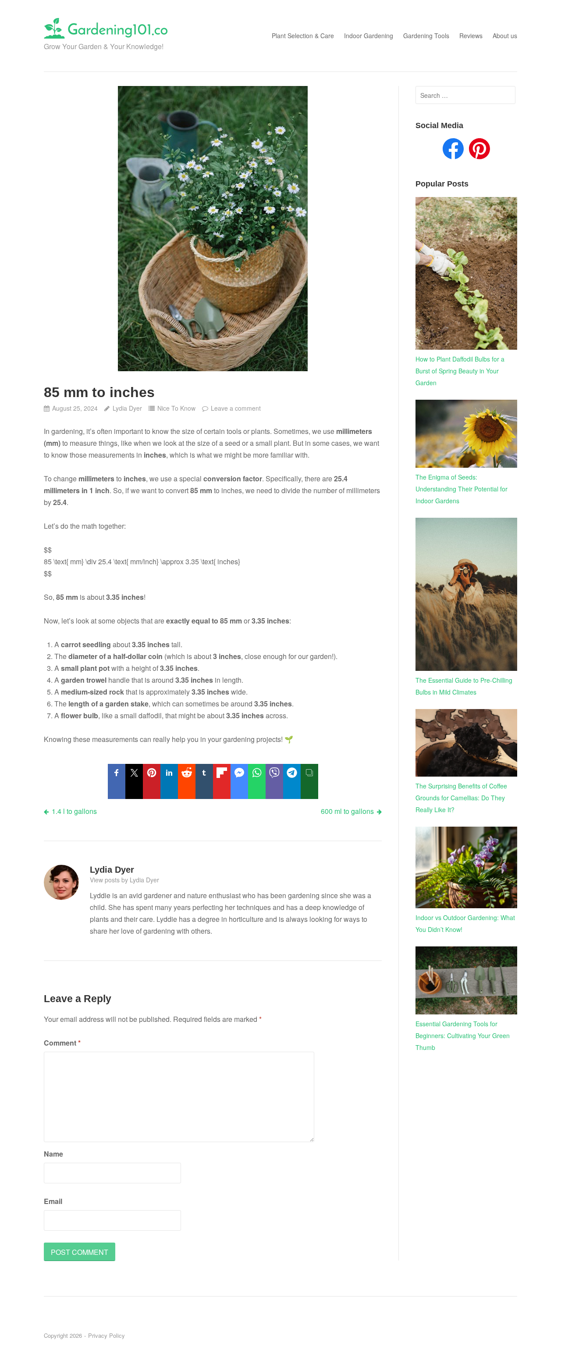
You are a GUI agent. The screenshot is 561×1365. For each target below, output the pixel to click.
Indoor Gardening (368, 35)
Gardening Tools (426, 35)
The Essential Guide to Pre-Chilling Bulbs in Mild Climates (463, 686)
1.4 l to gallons (74, 811)
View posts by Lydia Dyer (124, 879)
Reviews (471, 35)
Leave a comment (236, 408)
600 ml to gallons (347, 811)
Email (53, 1201)
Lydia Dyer (127, 408)
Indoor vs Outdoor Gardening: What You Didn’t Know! (465, 923)
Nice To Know (176, 408)
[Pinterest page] (479, 150)
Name (53, 1154)
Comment (62, 1043)
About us (505, 35)
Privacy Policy (106, 1335)
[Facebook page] (453, 150)
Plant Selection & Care (303, 35)
